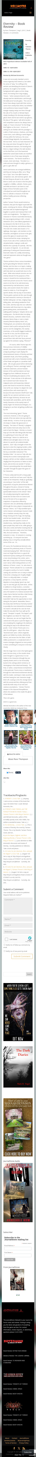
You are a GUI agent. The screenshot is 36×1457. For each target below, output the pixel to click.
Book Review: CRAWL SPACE (12, 1389)
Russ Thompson (10, 30)
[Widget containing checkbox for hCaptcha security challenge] (18, 939)
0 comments (14, 33)
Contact (14, 1438)
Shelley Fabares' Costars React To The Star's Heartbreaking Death (26, 727)
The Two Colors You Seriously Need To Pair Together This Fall (10, 746)
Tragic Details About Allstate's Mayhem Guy (11, 725)
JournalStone (24, 1438)
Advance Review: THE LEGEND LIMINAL (16, 1356)
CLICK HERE (18, 1332)
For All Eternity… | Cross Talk (14, 825)
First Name (8, 1252)
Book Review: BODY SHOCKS (12, 1394)
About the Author (14, 754)
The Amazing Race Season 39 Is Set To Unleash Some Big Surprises (26, 747)
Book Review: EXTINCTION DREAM (14, 1351)
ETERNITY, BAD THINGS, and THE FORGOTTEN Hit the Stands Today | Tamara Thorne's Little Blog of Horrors (16, 811)
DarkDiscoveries (9, 1441)
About (7, 1438)
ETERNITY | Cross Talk (12, 799)
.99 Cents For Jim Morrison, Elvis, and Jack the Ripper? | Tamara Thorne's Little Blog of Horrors (17, 869)
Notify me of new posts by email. (16, 951)
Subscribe (28, 1452)
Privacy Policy (23, 1443)
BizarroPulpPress (24, 1441)
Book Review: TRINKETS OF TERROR (15, 1384)
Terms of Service (10, 1443)
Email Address (9, 1246)
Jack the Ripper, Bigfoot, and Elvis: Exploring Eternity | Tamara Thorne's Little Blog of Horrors (17, 838)
